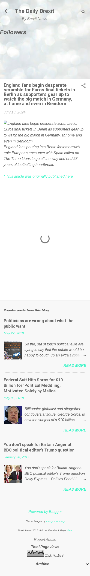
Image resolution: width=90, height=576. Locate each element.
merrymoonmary (55, 521)
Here (69, 530)
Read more (74, 366)
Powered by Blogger (45, 512)
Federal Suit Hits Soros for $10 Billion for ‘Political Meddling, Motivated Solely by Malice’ (33, 385)
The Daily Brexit (34, 11)
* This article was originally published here (38, 176)
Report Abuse (45, 539)
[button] (83, 86)
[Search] (83, 13)
